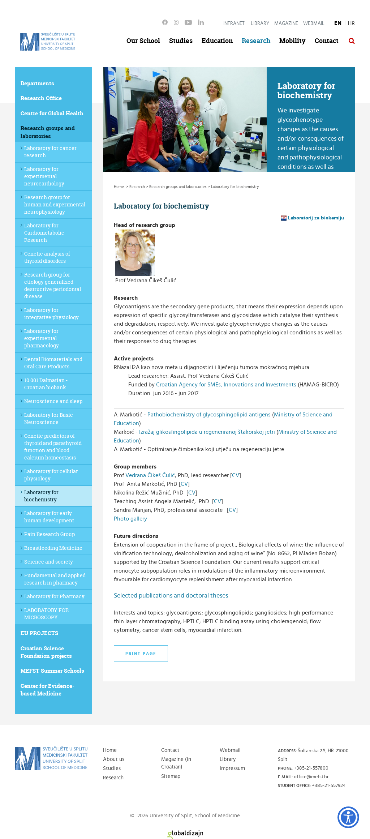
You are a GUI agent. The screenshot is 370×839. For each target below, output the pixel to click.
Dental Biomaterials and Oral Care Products (53, 363)
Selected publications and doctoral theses (171, 595)
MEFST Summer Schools (52, 671)
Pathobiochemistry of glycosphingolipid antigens (209, 415)
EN (337, 23)
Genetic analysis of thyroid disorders (47, 257)
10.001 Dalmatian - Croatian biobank (46, 384)
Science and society (48, 561)
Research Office (41, 98)
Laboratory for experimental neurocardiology (44, 176)
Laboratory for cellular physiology (51, 475)
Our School (143, 40)
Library (260, 23)
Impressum (232, 768)
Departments (37, 83)
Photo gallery (130, 519)
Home (110, 750)
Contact (327, 40)
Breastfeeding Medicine (53, 547)
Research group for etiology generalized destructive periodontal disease (52, 285)
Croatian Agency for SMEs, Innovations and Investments (226, 385)
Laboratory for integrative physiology (51, 314)
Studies (181, 40)
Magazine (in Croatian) (176, 763)
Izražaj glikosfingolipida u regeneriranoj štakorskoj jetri (207, 432)
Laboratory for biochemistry (41, 496)
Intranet (234, 23)
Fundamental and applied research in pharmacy (55, 579)
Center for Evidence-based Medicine (47, 689)
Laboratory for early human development (49, 517)
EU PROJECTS (39, 633)
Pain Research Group (49, 534)
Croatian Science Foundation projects (46, 652)
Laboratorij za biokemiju (316, 218)
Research (256, 40)
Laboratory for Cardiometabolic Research (44, 232)
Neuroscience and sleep (53, 401)
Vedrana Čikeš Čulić (150, 475)
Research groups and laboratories (48, 132)
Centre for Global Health (52, 113)
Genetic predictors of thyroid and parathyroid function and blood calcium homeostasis (53, 446)
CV (235, 475)
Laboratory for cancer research (50, 152)
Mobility (292, 40)
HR (351, 23)
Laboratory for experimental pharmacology (41, 338)
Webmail (313, 23)
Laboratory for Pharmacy (54, 596)
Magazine (286, 23)
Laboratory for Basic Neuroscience (48, 418)
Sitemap (171, 776)
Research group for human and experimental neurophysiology (54, 204)
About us (113, 759)
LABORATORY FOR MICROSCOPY (46, 614)
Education (217, 40)
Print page (140, 653)
